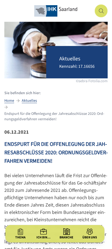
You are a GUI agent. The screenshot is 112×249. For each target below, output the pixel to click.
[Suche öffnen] (101, 10)
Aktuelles (29, 100)
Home (9, 100)
